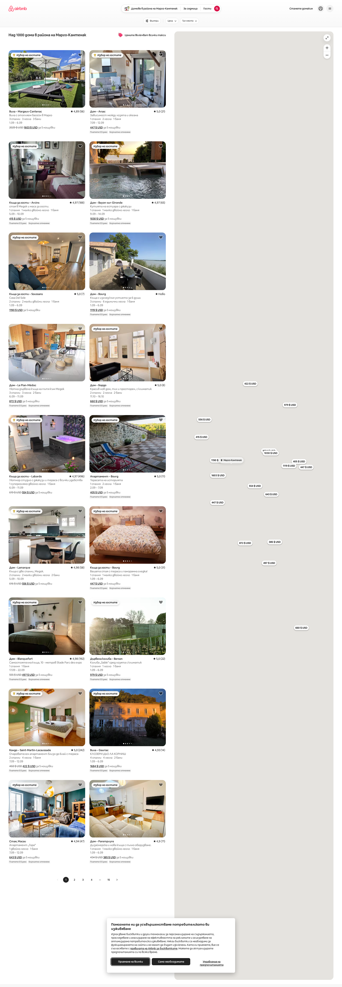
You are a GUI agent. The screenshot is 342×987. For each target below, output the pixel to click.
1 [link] (65, 879)
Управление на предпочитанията (212, 963)
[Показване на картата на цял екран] (327, 37)
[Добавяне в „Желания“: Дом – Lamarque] (80, 511)
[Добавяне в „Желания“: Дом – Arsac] (161, 55)
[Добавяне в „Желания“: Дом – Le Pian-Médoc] (80, 328)
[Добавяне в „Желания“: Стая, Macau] (80, 784)
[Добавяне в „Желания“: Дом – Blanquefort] (80, 602)
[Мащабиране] (327, 47)
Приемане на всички (130, 961)
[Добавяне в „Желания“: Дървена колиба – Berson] (161, 602)
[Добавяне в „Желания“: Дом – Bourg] (161, 237)
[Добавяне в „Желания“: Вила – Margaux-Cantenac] (80, 55)
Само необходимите (171, 961)
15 (108, 879)
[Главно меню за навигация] (329, 8)
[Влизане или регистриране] (320, 8)
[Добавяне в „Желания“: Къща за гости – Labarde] (80, 420)
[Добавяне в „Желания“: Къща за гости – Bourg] (161, 511)
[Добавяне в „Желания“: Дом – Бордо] (161, 328)
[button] (31, 127)
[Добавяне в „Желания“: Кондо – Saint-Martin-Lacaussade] (80, 693)
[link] (58, 880)
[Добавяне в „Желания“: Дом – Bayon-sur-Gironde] (161, 146)
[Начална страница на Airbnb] (18, 8)
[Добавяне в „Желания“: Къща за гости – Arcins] (80, 146)
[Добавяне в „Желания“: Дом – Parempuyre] (161, 784)
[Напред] (117, 880)
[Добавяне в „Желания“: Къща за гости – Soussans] (80, 237)
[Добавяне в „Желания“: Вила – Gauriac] (161, 693)
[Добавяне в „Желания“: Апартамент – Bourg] (161, 420)
